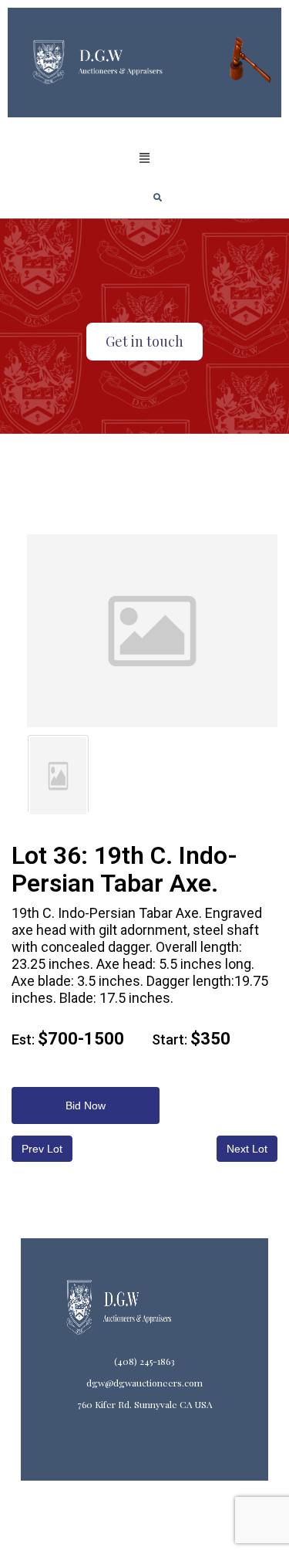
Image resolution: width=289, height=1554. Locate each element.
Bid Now (86, 1105)
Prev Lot (42, 1149)
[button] (144, 158)
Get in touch (144, 341)
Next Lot (247, 1149)
